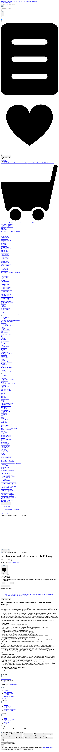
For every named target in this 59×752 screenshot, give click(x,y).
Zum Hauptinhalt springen (7, 1)
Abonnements (50, 163)
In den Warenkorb (5, 585)
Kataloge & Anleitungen (10, 709)
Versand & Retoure (8, 694)
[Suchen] (1, 10)
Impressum (6, 722)
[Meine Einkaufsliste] (29, 94)
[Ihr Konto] (1, 155)
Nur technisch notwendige (7, 749)
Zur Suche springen (19, 1)
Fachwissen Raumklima (9, 710)
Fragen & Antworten (9, 696)
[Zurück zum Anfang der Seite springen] (2, 745)
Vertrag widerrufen (5, 698)
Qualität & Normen (8, 707)
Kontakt (6, 690)
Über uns (6, 705)
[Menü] (2, 6)
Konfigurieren (17, 749)
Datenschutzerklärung (9, 719)
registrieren (5, 161)
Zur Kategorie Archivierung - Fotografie (10, 272)
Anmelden (3, 160)
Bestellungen (34, 163)
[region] (29, 534)
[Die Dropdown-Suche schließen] (2, 12)
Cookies (6, 723)
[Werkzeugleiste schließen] (2, 740)
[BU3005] (14, 515)
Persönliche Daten (12, 163)
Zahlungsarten (27, 163)
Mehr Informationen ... (48, 747)
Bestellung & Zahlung (9, 693)
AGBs (5, 718)
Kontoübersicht (4, 163)
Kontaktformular (13, 684)
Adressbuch (20, 163)
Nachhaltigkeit (7, 706)
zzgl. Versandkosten (14, 562)
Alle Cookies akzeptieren (27, 749)
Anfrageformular (8, 692)
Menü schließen (6, 157)
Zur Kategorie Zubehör (6, 371)
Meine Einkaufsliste (42, 163)
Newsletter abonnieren (6, 681)
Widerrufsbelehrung (8, 720)
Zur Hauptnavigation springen (31, 1)
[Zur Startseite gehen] (6, 2)
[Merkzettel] (29, 153)
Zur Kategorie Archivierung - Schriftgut (10, 231)
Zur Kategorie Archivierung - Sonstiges (10, 313)
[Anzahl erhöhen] (12, 583)
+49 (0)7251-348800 (6, 679)
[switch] (5, 734)
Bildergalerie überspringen (7, 513)
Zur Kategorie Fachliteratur (7, 470)
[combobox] (8, 8)
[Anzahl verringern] (3, 583)
